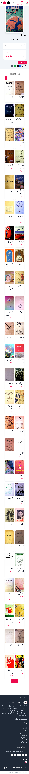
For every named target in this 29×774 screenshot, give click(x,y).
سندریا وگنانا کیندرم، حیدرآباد (9, 56)
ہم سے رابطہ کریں (24, 742)
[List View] (3, 78)
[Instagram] (17, 754)
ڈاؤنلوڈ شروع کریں (22, 62)
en (26, 762)
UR (14, 3)
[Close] (2, 3)
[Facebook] (25, 754)
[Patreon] (8, 2)
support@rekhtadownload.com (14, 751)
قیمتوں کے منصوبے (23, 733)
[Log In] (4, 2)
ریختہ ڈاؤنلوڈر (25, 728)
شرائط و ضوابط (24, 740)
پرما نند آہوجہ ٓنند (8, 53)
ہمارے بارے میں (23, 735)
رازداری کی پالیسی (23, 738)
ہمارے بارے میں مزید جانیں (21, 719)
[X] (23, 754)
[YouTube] (20, 754)
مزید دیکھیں (14, 681)
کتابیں (26, 730)
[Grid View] (6, 78)
